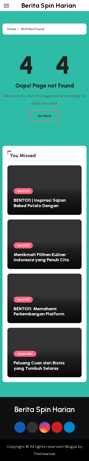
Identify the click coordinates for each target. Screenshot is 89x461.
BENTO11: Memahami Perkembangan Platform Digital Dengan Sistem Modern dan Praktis (39, 317)
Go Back (44, 115)
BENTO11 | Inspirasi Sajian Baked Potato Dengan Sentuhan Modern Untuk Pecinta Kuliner (40, 208)
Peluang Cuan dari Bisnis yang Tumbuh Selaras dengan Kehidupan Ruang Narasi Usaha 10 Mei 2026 (40, 371)
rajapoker (25, 353)
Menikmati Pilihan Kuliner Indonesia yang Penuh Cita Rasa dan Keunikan (41, 260)
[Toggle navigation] (6, 6)
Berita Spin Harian (48, 5)
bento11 (23, 191)
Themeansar (44, 453)
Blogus (71, 446)
